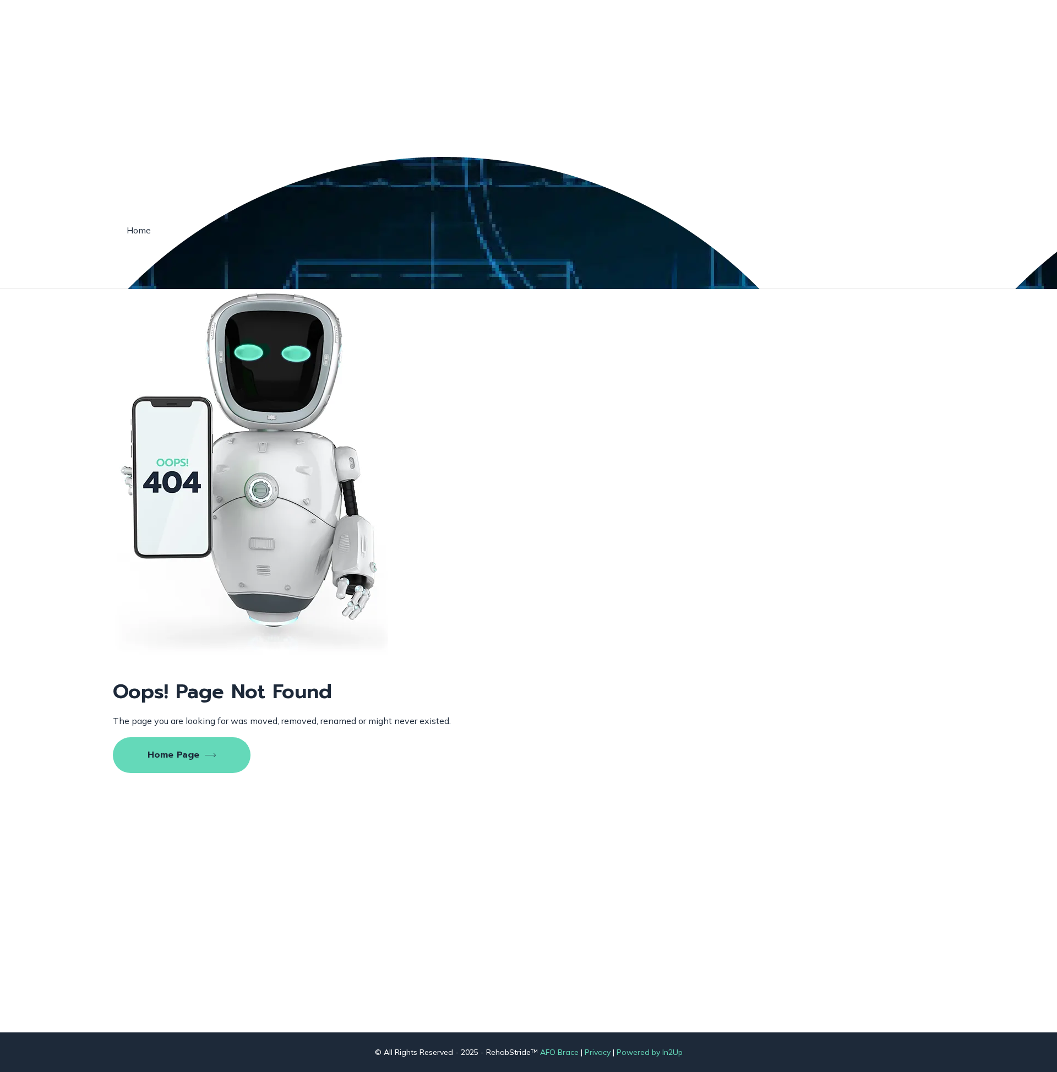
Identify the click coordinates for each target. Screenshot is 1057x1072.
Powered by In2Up (650, 1052)
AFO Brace (559, 1052)
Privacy (598, 1052)
